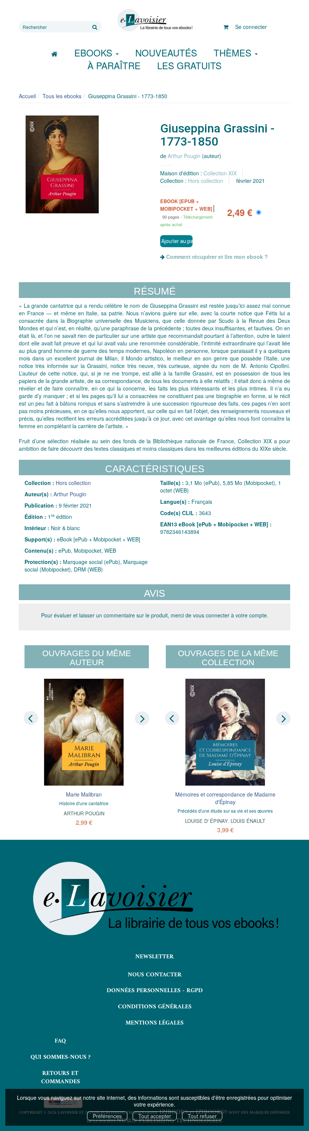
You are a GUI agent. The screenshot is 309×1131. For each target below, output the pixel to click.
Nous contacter (155, 975)
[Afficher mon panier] (225, 26)
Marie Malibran (84, 794)
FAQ (60, 1041)
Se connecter (251, 26)
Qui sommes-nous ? (60, 1057)
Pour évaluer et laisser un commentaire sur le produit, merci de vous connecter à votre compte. (154, 615)
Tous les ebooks (62, 96)
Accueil (27, 96)
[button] (62, 164)
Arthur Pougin (184, 156)
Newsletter (154, 957)
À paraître (114, 65)
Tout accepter (154, 1116)
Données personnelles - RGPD (155, 990)
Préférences (107, 1116)
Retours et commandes (60, 1077)
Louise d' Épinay (206, 820)
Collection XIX (220, 173)
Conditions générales (154, 1007)
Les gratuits (189, 65)
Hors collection (205, 180)
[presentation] (31, 718)
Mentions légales (154, 1023)
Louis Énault (248, 820)
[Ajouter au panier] (176, 241)
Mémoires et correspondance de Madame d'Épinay (225, 798)
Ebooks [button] (94, 52)
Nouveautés (166, 52)
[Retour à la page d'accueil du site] (154, 20)
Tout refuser (202, 1116)
